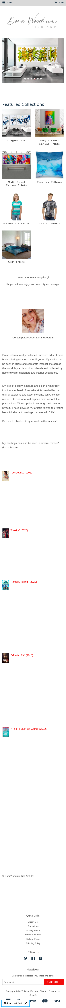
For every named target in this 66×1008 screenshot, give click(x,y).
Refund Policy (33, 939)
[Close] (26, 1003)
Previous (8, 60)
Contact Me (33, 926)
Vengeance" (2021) (22, 472)
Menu (9, 2)
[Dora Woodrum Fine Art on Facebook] (33, 959)
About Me (33, 922)
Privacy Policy (33, 930)
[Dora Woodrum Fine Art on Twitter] (25, 959)
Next (57, 60)
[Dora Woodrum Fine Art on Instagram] (40, 959)
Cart (61, 2)
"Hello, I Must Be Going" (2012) (28, 728)
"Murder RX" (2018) (23, 655)
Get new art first (13, 1003)
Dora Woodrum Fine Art (35, 991)
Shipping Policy (33, 943)
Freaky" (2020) (19, 530)
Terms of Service (33, 934)
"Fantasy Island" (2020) (23, 581)
